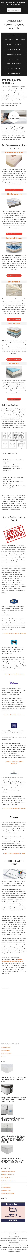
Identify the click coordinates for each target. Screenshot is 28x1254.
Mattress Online (5, 1050)
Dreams (3, 1056)
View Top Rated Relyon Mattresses (14, 715)
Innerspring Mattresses (14, 238)
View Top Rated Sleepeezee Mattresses (14, 808)
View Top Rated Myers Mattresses (14, 853)
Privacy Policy (18, 1232)
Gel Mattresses (14, 363)
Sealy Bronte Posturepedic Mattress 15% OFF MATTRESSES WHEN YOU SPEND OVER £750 (13, 1099)
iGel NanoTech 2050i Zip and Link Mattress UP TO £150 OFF (12, 1118)
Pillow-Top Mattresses (14, 194)
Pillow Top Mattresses (7, 1177)
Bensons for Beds (5, 1047)
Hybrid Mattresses (14, 323)
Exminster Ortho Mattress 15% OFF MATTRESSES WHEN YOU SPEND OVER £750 (13, 1079)
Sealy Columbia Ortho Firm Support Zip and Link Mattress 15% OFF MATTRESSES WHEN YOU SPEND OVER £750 (13, 1139)
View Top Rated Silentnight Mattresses (14, 633)
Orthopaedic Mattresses (7, 1174)
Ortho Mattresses (6, 1190)
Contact (11, 1232)
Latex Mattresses (14, 281)
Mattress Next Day (6, 1053)
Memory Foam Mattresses (14, 152)
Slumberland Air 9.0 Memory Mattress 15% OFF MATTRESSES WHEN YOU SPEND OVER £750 (12, 1160)
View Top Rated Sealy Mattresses (14, 674)
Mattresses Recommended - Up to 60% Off (14, 3)
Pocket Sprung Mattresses (8, 1181)
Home (3, 1232)
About (7, 1232)
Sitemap (17, 1233)
